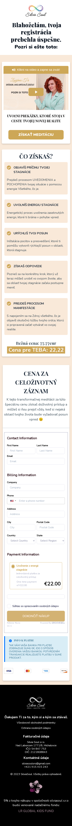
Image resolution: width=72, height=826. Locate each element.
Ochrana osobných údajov (36, 728)
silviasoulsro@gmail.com (36, 763)
